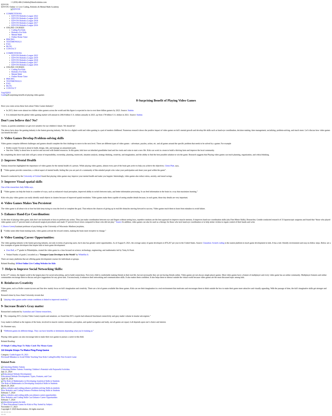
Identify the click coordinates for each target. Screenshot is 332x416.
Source (118, 222)
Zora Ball (10, 250)
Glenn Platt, (170, 166)
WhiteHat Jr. (83, 254)
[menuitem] (14, 13)
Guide (3, 95)
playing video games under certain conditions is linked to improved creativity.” (37, 299)
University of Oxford (32, 176)
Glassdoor (206, 243)
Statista (130, 110)
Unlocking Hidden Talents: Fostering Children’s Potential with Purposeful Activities (35, 369)
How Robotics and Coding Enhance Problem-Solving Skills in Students (30, 390)
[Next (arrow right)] (5, 414)
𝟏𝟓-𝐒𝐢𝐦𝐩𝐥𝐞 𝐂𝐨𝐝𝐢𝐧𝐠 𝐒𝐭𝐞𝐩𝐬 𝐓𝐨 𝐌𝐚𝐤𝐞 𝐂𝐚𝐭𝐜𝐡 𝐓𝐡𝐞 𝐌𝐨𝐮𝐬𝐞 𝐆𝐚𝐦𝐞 (26, 346)
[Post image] (13, 367)
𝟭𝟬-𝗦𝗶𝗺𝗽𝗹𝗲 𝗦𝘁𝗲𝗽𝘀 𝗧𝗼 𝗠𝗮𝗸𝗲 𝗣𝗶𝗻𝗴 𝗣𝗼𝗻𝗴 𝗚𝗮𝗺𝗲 (25, 350)
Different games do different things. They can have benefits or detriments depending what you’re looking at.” (49, 331)
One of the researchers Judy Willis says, (17, 187)
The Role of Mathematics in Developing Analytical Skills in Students (29, 383)
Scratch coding (218, 243)
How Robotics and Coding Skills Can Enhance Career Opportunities (29, 397)
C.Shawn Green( (8, 226)
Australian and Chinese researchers (36, 312)
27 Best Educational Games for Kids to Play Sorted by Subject (26, 404)
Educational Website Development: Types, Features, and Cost (26, 376)
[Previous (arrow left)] (2, 414)
